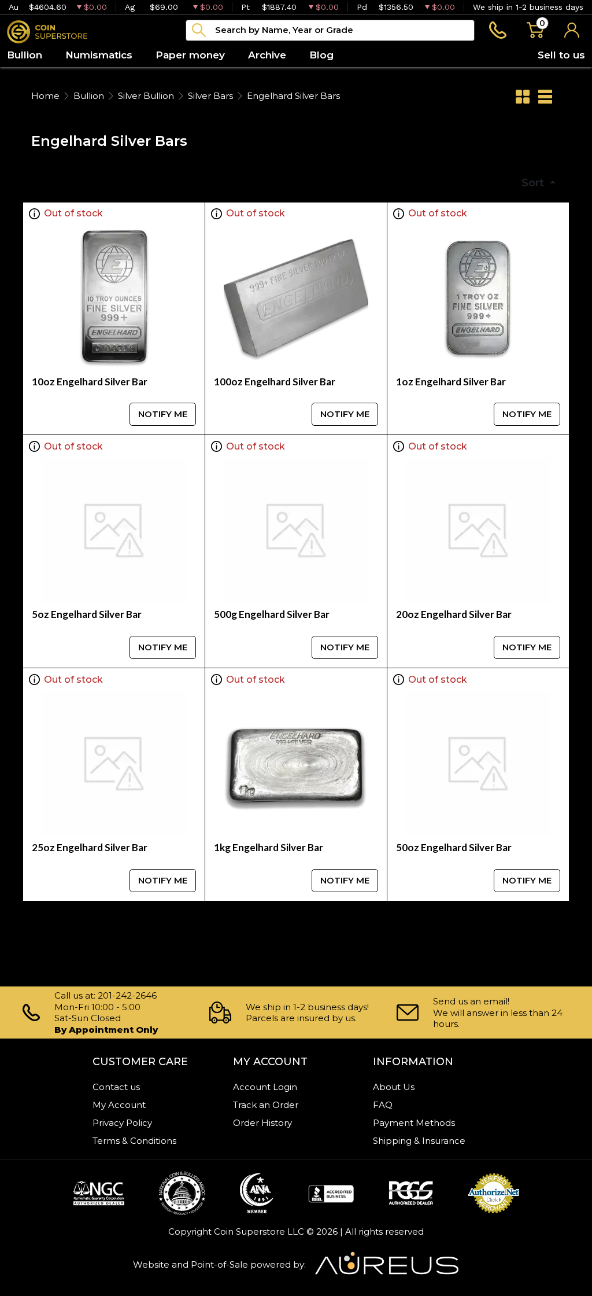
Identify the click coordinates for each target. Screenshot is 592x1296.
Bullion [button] (24, 55)
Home (45, 95)
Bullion (88, 95)
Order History (262, 1122)
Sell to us (561, 55)
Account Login (265, 1086)
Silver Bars (210, 95)
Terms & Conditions (134, 1140)
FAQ (383, 1104)
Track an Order (265, 1104)
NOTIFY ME (162, 413)
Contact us (116, 1086)
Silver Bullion (146, 95)
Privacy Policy (122, 1122)
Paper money (190, 55)
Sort (534, 182)
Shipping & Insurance (419, 1140)
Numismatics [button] (98, 55)
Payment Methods (414, 1122)
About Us (394, 1086)
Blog (321, 55)
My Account (119, 1104)
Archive (267, 55)
